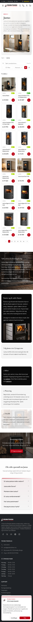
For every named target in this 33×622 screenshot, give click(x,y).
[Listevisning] (29, 67)
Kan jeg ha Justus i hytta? (11, 506)
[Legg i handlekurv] (13, 100)
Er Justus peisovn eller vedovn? (14, 481)
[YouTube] (11, 534)
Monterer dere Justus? (11, 491)
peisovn (8, 381)
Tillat (25, 618)
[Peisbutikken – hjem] (7, 519)
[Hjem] (11, 5)
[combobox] (18, 67)
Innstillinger (14, 618)
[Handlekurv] (30, 5)
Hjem (2, 58)
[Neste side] (27, 241)
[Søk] (19, 5)
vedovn (7, 379)
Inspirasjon (4, 590)
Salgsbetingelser (6, 595)
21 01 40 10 (6, 545)
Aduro (9, 281)
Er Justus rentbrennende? (12, 496)
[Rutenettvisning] (25, 67)
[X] (7, 534)
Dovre (15, 278)
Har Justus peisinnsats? (11, 501)
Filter (8, 67)
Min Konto (4, 585)
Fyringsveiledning (6, 588)
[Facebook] (3, 534)
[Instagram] (19, 534)
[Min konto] (26, 5)
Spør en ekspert (17, 451)
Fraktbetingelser (6, 592)
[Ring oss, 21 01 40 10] (23, 5)
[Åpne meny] (2, 5)
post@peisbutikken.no (10, 547)
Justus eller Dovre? (10, 486)
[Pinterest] (15, 534)
